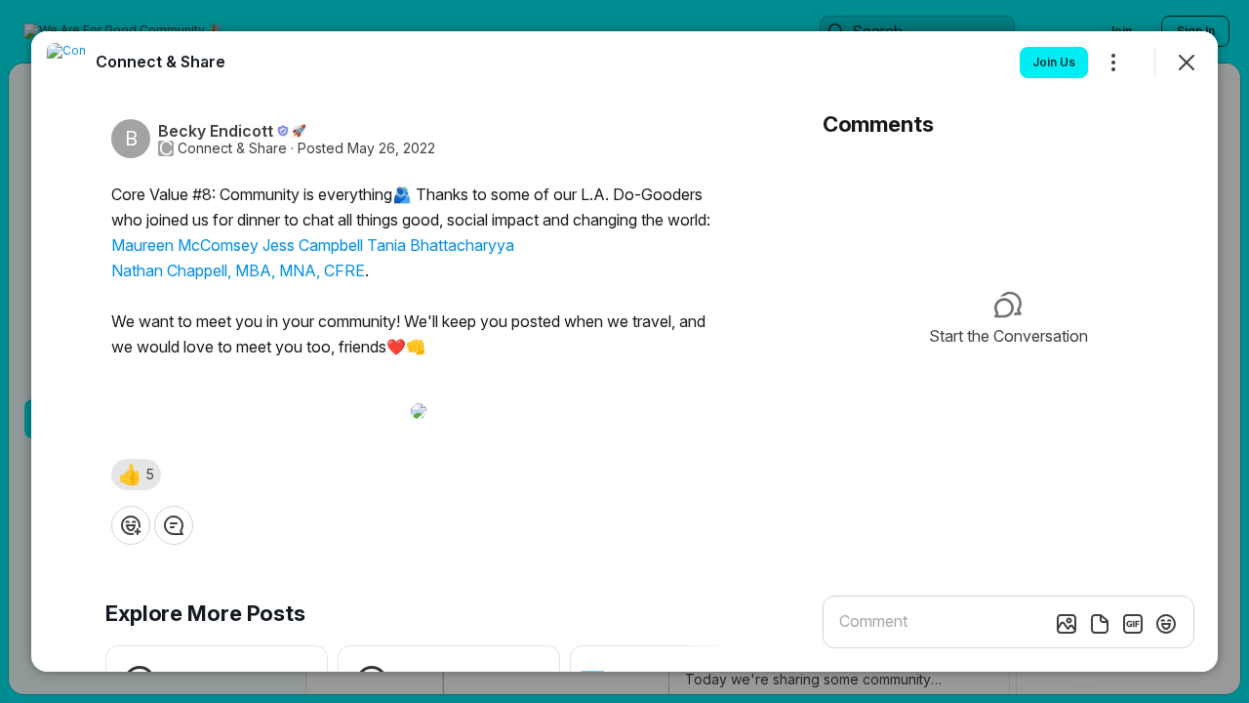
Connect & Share (232, 148)
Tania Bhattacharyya (440, 245)
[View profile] (66, 62)
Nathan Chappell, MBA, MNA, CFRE (238, 270)
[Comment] (173, 525)
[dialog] (624, 351)
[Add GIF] (1132, 624)
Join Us (1053, 62)
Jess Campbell (312, 245)
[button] (136, 474)
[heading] (160, 61)
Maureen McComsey (185, 245)
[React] (130, 525)
